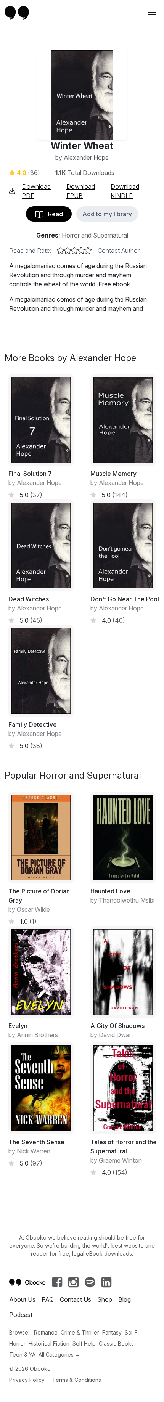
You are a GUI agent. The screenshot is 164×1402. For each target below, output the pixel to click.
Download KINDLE (125, 191)
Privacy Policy (27, 1379)
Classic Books (116, 1343)
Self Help (84, 1343)
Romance (46, 1332)
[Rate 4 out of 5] (81, 250)
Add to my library (107, 214)
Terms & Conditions (76, 1379)
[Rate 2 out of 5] (67, 250)
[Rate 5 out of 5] (88, 250)
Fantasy (112, 1332)
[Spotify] (90, 1284)
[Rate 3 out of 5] (74, 250)
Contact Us (75, 1299)
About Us (22, 1299)
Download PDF (36, 191)
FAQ (48, 1299)
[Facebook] (57, 1284)
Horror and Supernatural (95, 235)
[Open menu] (151, 12)
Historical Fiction (49, 1343)
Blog (124, 1299)
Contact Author (119, 250)
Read (53, 214)
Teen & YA (22, 1354)
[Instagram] (73, 1284)
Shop (104, 1299)
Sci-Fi (132, 1332)
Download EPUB (80, 191)
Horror (17, 1343)
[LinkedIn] (106, 1284)
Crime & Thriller (80, 1332)
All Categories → (59, 1354)
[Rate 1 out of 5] (60, 250)
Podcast (20, 1314)
